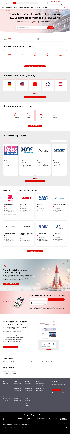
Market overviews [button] (19, 7)
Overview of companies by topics (9, 371)
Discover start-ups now (11, 283)
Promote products (28, 388)
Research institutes (17, 400)
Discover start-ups (17, 385)
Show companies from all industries (35, 66)
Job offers (26, 402)
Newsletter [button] (44, 7)
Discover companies (17, 383)
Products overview (28, 390)
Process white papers (40, 386)
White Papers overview (40, 390)
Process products (28, 386)
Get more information (10, 347)
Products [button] (12, 7)
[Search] (36, 3)
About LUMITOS (17, 424)
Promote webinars (6, 398)
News (26, 396)
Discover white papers (40, 383)
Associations (16, 386)
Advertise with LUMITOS (7, 424)
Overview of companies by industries (9, 369)
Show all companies (35, 125)
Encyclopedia (16, 396)
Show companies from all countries (35, 97)
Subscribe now (56, 390)
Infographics (16, 398)
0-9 (4, 361)
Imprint (4, 427)
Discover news (5, 383)
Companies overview (17, 390)
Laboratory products (28, 385)
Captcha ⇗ (44, 304)
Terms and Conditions (12, 427)
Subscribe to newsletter (56, 299)
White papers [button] (27, 7)
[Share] (61, 7)
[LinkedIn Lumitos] (66, 427)
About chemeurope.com (25, 424)
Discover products (28, 383)
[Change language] (64, 7)
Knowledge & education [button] (36, 7)
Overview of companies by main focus (10, 373)
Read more (32, 309)
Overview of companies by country (9, 375)
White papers (27, 400)
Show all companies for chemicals (35, 181)
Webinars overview (6, 400)
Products (26, 398)
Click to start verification (39, 303)
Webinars (26, 403)
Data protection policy (22, 427)
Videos (15, 402)
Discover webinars (6, 396)
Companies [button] (7, 7)
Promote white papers (40, 388)
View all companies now (35, 251)
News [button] (3, 7)
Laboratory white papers (40, 385)
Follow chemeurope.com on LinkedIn (59, 392)
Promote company (17, 388)
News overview (5, 386)
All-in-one (27, 405)
